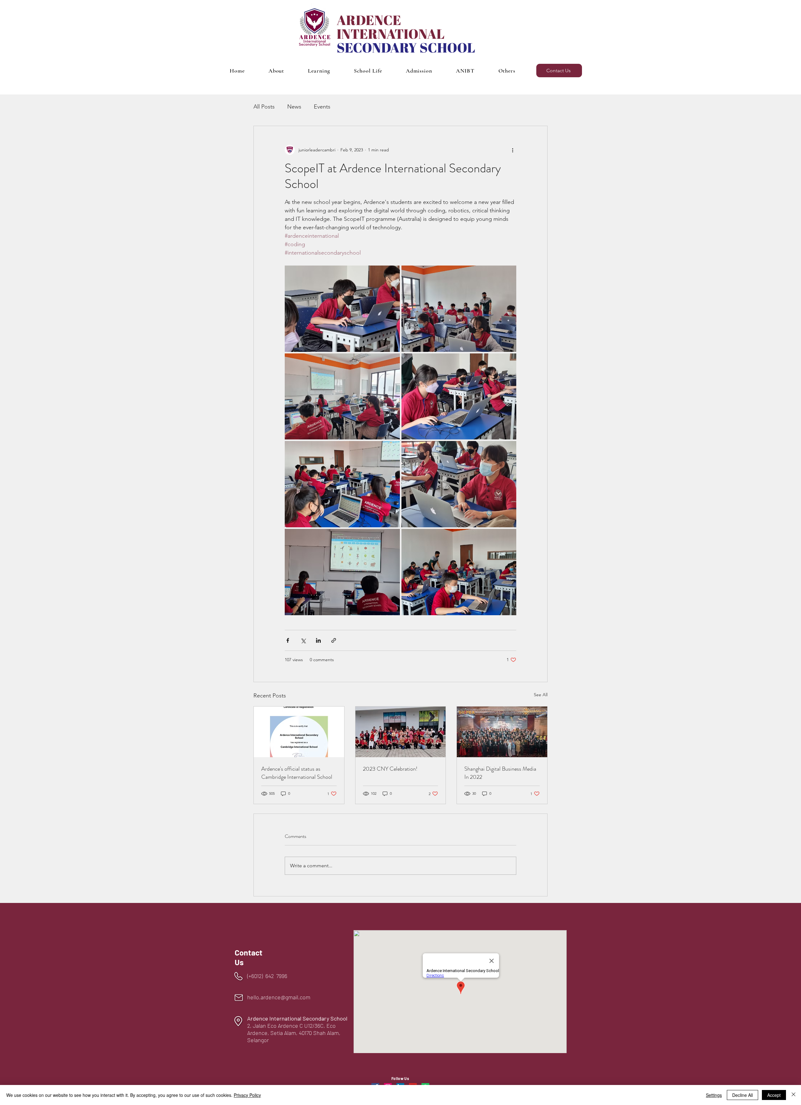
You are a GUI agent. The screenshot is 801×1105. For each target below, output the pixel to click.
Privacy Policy (247, 1095)
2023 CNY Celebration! (390, 769)
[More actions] (512, 150)
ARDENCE (369, 20)
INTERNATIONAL (391, 34)
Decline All (742, 1095)
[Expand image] (342, 309)
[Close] (793, 1095)
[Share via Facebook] (288, 640)
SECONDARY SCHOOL (406, 47)
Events (322, 106)
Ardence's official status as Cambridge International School (296, 773)
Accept (774, 1095)
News (294, 106)
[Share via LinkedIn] (318, 640)
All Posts (264, 106)
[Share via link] (334, 640)
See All (541, 694)
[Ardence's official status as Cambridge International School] (299, 732)
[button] (276, 71)
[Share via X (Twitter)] (303, 640)
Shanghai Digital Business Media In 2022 (500, 773)
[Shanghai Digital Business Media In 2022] (502, 732)
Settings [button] (714, 1095)
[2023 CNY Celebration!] (400, 732)
